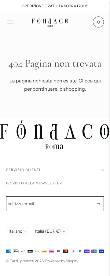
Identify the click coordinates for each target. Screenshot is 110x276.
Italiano (15, 231)
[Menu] (10, 22)
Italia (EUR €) (48, 231)
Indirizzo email (24, 196)
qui (97, 81)
